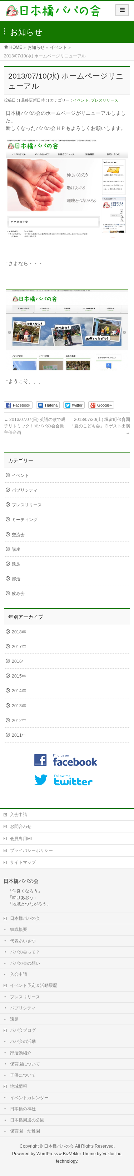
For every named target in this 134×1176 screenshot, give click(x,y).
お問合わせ (20, 826)
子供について (23, 1075)
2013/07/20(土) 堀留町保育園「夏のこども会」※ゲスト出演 (100, 426)
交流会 (18, 534)
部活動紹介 (20, 1052)
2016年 (19, 661)
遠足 (16, 564)
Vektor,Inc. (112, 1153)
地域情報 (18, 1086)
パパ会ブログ (23, 1030)
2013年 (19, 705)
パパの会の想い (25, 963)
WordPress (47, 1153)
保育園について (25, 1064)
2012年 (19, 720)
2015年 (19, 676)
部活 (16, 578)
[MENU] (122, 10)
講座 (16, 549)
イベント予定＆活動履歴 (33, 985)
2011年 (19, 735)
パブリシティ (25, 490)
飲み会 (18, 593)
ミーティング (25, 519)
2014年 (19, 690)
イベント (81, 100)
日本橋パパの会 (25, 918)
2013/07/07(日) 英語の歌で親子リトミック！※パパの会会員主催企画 (34, 426)
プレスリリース (104, 100)
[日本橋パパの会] (53, 13)
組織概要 (18, 929)
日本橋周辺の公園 (27, 1120)
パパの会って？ (25, 952)
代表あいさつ (23, 940)
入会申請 (18, 814)
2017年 (19, 646)
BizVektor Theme (79, 1153)
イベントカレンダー (29, 1097)
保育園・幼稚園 (25, 1131)
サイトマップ (23, 862)
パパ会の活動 (23, 1041)
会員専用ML (21, 838)
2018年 (19, 631)
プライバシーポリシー (31, 850)
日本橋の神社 (23, 1108)
